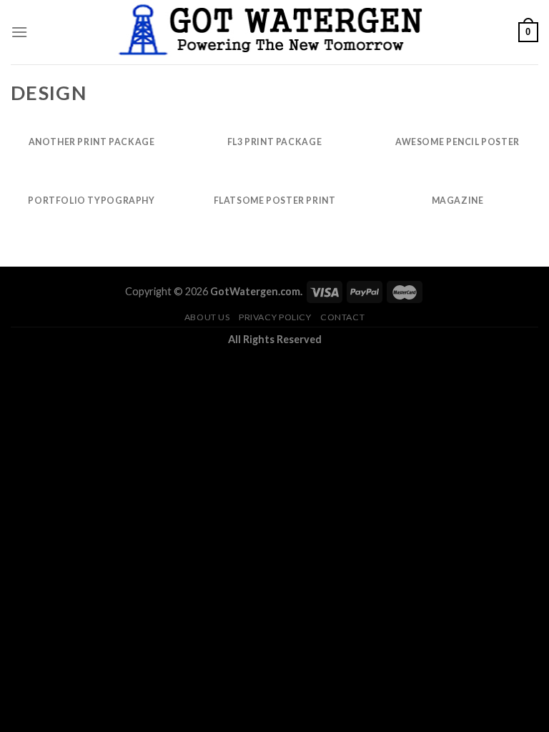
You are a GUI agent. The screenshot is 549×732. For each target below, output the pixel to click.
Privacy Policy (275, 317)
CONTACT (342, 317)
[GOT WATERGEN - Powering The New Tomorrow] (274, 32)
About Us (207, 317)
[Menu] (19, 31)
